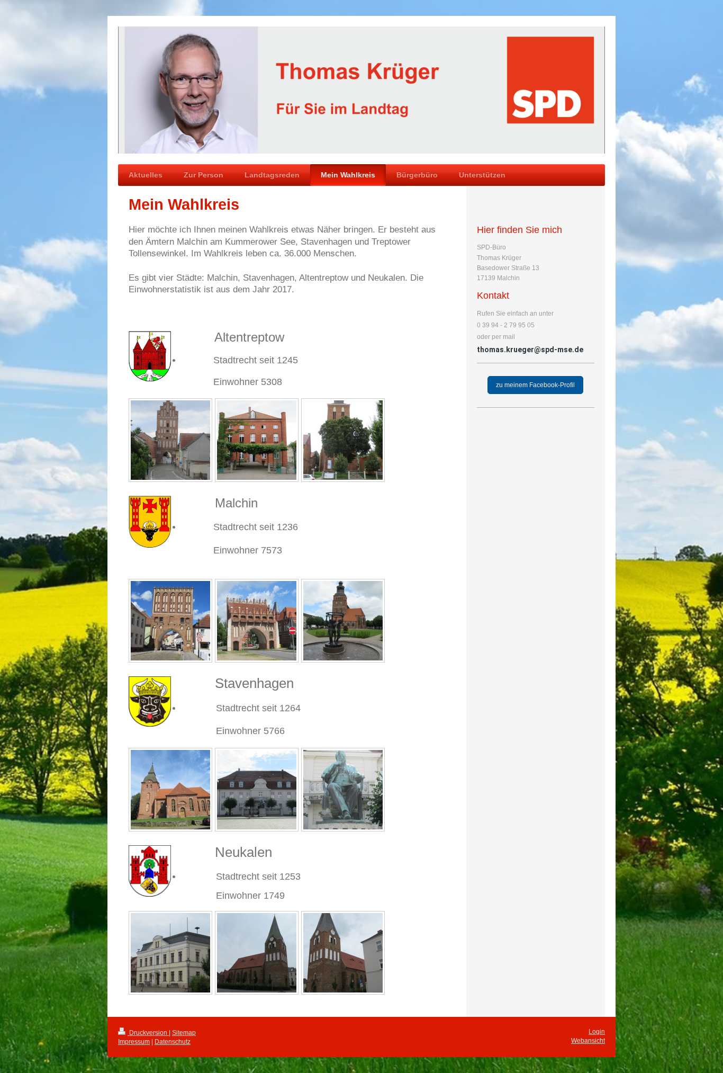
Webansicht (588, 1040)
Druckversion (148, 1032)
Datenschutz (173, 1041)
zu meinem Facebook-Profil (535, 385)
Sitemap (184, 1032)
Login (597, 1031)
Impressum (134, 1041)
